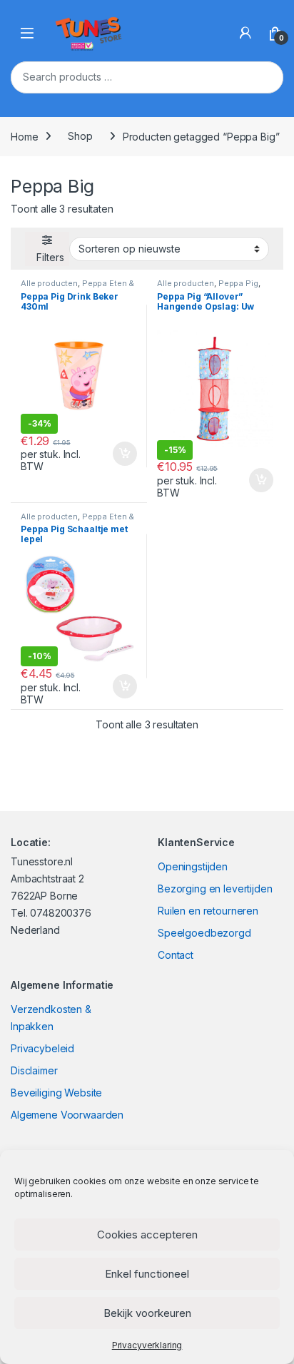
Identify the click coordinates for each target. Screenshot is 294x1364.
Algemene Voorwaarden (67, 1115)
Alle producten (49, 283)
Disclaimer (34, 1070)
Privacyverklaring (147, 1345)
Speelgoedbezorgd (204, 933)
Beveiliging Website (56, 1092)
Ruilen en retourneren (208, 911)
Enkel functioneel (147, 1274)
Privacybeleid (42, 1048)
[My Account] (245, 32)
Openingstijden (193, 866)
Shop (80, 136)
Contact (175, 955)
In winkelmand (109, 454)
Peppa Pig (238, 283)
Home (24, 136)
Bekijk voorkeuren (147, 1313)
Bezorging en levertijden (215, 888)
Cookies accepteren (147, 1234)
